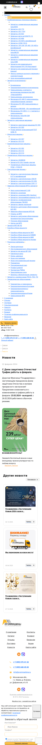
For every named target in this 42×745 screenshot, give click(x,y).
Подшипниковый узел (19, 265)
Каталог (7, 15)
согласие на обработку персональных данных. (19, 741)
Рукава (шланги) (17, 268)
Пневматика (15, 263)
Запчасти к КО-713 (17, 29)
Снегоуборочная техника (16, 169)
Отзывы (7, 300)
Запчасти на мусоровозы (16, 81)
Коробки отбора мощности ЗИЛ (22, 233)
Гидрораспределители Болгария (22, 286)
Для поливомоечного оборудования (24, 249)
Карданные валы (17, 254)
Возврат (7, 312)
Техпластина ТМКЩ (18, 270)
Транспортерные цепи (19, 272)
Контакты (7, 310)
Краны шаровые (17, 256)
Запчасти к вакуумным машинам (19, 120)
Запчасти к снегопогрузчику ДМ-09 (23, 179)
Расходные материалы (16, 242)
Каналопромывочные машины (19, 144)
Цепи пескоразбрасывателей (21, 78)
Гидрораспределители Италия (21, 293)
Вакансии (7, 317)
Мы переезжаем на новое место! (19, 552)
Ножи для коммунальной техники (23, 261)
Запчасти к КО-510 (17, 141)
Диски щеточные (17, 247)
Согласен (36, 711)
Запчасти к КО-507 (17, 139)
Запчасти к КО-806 (17, 38)
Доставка (7, 303)
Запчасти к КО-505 (17, 127)
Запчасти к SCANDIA (18, 160)
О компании (8, 298)
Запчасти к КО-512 (17, 151)
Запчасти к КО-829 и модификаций (23, 41)
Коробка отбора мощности (17, 228)
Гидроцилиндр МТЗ (18, 296)
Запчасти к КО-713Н (18, 31)
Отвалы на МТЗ (16, 214)
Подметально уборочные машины (20, 155)
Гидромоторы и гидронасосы (21, 284)
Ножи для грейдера (18, 258)
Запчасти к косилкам (18, 193)
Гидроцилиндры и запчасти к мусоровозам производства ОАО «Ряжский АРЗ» (23, 92)
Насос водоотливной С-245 (20, 190)
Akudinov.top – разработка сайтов (24, 701)
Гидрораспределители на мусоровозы (24, 88)
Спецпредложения (11, 305)
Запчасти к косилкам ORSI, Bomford (23, 195)
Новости (7, 307)
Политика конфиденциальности (16, 314)
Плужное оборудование (19, 221)
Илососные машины (15, 134)
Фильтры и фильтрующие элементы (24, 275)
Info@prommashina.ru (22, 672)
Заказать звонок (10, 323)
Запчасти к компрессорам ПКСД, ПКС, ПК (22, 277)
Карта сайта (8, 319)
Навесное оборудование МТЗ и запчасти (22, 186)
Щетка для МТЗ (16, 223)
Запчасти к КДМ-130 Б (19, 43)
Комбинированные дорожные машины (22, 20)
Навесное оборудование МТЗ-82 (22, 212)
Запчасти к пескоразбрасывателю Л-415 (25, 197)
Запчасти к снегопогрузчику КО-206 (24, 181)
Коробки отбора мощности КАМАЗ (23, 235)
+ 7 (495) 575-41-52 (11, 2)
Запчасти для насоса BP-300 (21, 251)
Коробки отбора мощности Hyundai (23, 240)
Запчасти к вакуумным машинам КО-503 (26, 125)
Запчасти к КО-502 (17, 148)
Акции (31, 643)
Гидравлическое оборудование (19, 279)
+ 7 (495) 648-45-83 (21, 667)
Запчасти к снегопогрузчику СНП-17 (24, 183)
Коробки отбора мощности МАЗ (22, 237)
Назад (9, 17)
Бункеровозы (16, 85)
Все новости (32, 479)
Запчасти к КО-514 (17, 153)
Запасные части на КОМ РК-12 (22, 36)
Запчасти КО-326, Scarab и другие (23, 162)
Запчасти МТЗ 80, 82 (14, 226)
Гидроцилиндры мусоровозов (22, 97)
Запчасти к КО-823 (17, 34)
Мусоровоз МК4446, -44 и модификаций (25, 109)
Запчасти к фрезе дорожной (21, 204)
